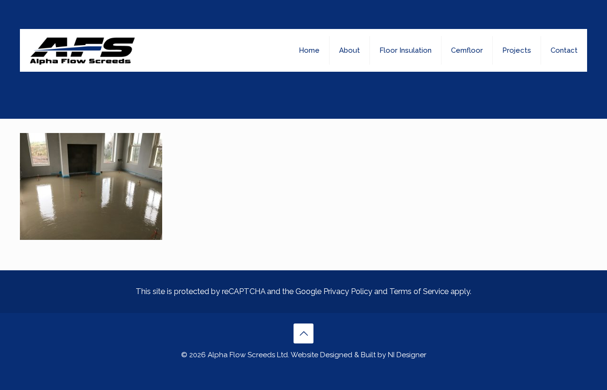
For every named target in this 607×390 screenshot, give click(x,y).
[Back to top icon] (303, 333)
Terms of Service (419, 291)
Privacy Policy (347, 291)
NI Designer (407, 355)
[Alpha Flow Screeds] (82, 50)
